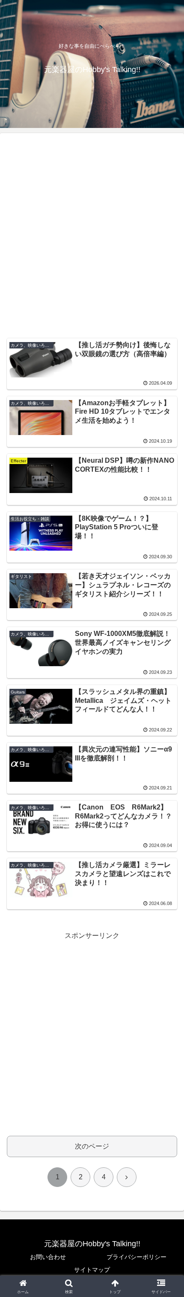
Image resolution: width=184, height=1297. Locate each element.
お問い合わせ (48, 1256)
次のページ (92, 1146)
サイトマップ (92, 1269)
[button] (166, 1110)
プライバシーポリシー (136, 1256)
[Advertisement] (92, 238)
